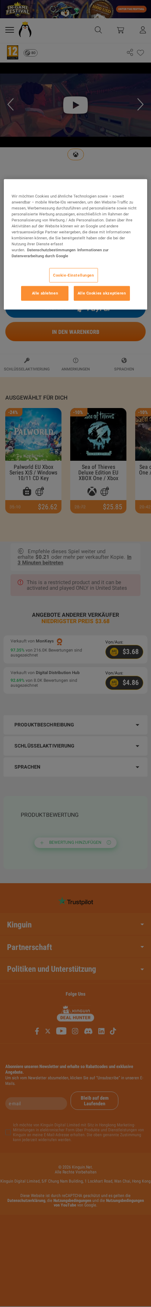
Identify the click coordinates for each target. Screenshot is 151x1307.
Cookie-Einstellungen (73, 274)
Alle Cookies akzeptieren (102, 293)
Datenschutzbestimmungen (51, 249)
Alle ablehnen (45, 293)
